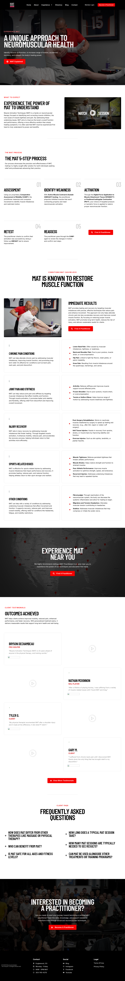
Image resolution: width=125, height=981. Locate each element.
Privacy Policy (99, 967)
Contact (74, 5)
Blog (67, 5)
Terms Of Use (99, 963)
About (36, 5)
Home (29, 5)
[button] (93, 113)
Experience (46, 5)
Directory (58, 5)
